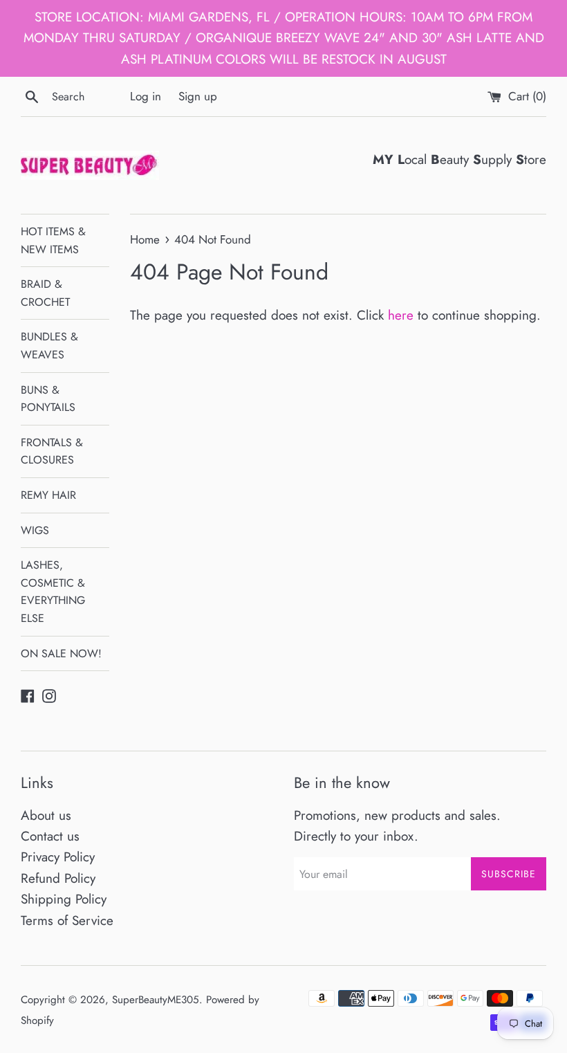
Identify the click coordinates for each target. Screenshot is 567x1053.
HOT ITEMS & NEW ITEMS (53, 240)
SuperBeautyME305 (155, 999)
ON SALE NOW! (61, 653)
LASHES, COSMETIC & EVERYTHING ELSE (53, 591)
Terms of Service (67, 920)
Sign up (197, 96)
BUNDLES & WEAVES (49, 346)
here (400, 315)
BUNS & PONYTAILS (48, 399)
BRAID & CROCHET (45, 293)
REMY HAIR (48, 495)
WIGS (35, 530)
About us (46, 815)
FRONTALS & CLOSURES (52, 451)
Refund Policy (58, 878)
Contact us (50, 836)
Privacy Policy (58, 857)
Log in (145, 96)
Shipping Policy (63, 899)
